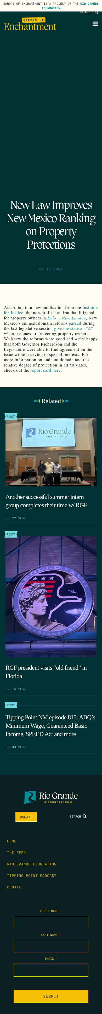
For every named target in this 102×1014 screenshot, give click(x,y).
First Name (51, 911)
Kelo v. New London (66, 317)
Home (11, 840)
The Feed (16, 852)
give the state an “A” (73, 328)
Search (87, 11)
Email (51, 958)
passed (75, 323)
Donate (26, 816)
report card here (46, 370)
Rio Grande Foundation (31, 863)
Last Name (51, 935)
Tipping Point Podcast (31, 875)
